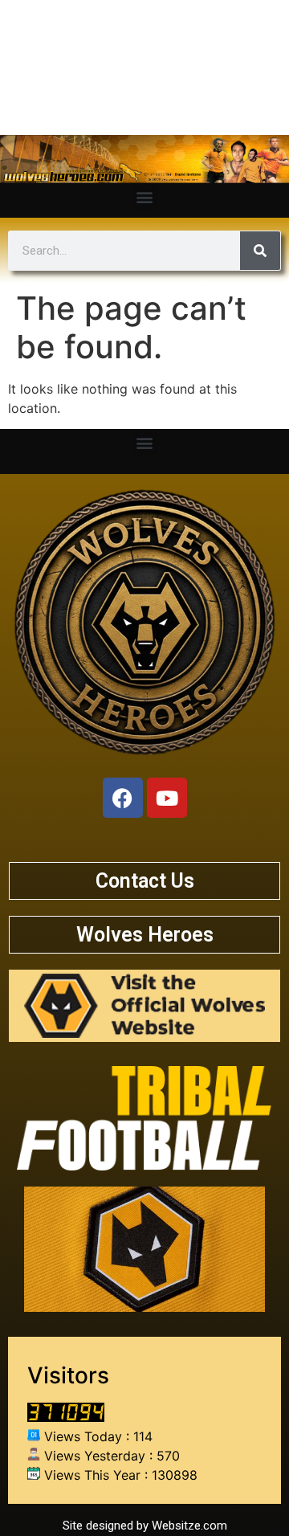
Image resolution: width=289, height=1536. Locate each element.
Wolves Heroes (145, 934)
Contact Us (145, 881)
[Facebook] (123, 798)
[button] (145, 196)
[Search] (260, 250)
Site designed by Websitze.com (145, 1525)
